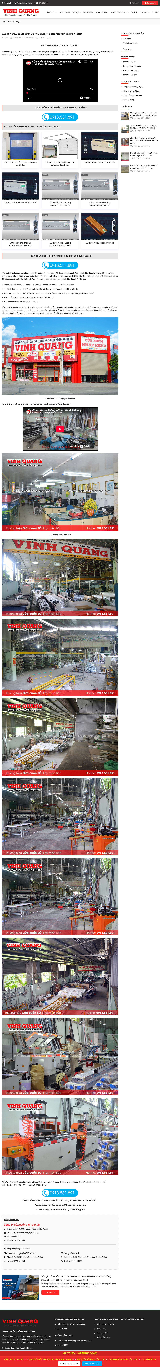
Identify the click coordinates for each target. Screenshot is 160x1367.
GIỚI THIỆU (52, 12)
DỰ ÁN (134, 12)
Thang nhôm (102, 1333)
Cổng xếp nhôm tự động (133, 87)
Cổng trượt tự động (131, 91)
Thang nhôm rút (129, 62)
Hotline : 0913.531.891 (69, 1364)
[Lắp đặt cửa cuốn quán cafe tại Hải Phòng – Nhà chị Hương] (125, 169)
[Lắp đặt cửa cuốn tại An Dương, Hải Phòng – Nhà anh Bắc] (125, 156)
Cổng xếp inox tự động (132, 95)
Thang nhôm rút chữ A (132, 66)
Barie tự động (128, 100)
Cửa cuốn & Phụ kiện (105, 1324)
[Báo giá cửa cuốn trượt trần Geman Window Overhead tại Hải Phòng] (20, 1287)
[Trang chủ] (4, 22)
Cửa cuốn (127, 39)
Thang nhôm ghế (130, 75)
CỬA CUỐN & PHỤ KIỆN (70, 12)
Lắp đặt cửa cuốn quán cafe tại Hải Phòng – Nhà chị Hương (144, 167)
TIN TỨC (144, 12)
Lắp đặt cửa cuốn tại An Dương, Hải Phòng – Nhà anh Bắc (143, 154)
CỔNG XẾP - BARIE (119, 12)
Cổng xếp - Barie (103, 1337)
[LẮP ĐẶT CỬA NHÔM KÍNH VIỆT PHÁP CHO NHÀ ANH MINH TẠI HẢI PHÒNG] (125, 142)
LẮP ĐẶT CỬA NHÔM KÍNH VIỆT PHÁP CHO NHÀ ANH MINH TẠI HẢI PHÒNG (144, 141)
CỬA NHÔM (88, 12)
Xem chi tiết (50, 1292)
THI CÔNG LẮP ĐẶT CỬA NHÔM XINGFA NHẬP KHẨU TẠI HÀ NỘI (143, 126)
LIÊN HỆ (155, 12)
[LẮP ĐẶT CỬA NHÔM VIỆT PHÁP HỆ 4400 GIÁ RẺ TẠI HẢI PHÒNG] (125, 116)
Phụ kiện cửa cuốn (130, 43)
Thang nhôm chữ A (131, 70)
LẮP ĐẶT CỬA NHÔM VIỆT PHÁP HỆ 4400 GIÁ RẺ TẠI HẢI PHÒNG (143, 113)
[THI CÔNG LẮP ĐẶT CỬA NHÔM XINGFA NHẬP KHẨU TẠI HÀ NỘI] (125, 129)
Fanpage (135, 3)
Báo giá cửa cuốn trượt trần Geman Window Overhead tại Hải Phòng (76, 1276)
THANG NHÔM (101, 12)
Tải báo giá (151, 3)
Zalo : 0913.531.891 (92, 1364)
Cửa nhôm (101, 1329)
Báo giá (17, 22)
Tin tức (10, 22)
